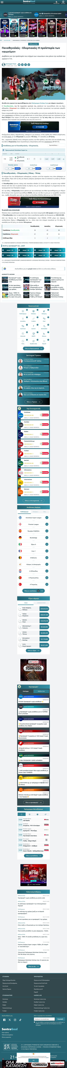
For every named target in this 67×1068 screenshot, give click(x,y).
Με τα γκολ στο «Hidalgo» (32, 374)
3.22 (46, 159)
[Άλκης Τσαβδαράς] (20, 368)
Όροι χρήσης (5, 1032)
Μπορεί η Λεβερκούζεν (31, 368)
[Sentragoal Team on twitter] (25, 64)
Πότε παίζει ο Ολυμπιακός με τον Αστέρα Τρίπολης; (36, 287)
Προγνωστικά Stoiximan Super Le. (16, 150)
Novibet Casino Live (39, 1002)
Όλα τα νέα (32, 966)
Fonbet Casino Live (39, 1011)
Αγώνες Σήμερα (7, 989)
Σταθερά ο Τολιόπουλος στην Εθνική (35, 381)
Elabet (26, 431)
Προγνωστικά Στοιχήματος (10, 983)
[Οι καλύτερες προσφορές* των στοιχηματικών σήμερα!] (26, 280)
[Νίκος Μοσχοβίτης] (20, 381)
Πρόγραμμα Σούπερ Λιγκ (40, 103)
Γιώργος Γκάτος (27, 386)
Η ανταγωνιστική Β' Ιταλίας (32, 361)
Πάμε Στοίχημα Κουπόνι (9, 980)
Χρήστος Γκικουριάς (28, 393)
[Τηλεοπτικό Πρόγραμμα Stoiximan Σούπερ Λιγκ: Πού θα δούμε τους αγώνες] (47, 295)
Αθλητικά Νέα (33, 44)
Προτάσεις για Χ (38, 989)
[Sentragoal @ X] (10, 1020)
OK (33, 1060)
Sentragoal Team (11, 64)
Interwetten (28, 479)
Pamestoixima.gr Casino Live (42, 1008)
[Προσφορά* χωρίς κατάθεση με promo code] (5, 280)
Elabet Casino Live (39, 1005)
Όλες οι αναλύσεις (31, 591)
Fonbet (26, 450)
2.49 (59, 159)
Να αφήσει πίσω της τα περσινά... (34, 388)
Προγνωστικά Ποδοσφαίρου (42, 980)
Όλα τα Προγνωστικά (32, 348)
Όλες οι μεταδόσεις (32, 855)
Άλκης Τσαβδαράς (28, 366)
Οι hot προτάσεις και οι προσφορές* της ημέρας (15, 287)
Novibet (26, 422)
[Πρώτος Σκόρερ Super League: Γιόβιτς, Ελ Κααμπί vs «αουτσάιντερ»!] (26, 295)
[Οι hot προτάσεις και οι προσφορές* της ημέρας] (5, 287)
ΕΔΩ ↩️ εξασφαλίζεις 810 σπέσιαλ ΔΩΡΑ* (50, 13)
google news (32, 269)
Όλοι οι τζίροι (32, 650)
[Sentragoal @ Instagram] (15, 1020)
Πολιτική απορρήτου (7, 1034)
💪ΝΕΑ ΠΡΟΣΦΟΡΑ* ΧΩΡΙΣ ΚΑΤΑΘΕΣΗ (30, 760)
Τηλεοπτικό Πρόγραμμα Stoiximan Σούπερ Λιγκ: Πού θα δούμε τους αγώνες (57, 295)
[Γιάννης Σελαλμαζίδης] (20, 374)
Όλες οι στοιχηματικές (32, 500)
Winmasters (27, 470)
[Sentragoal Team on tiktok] (28, 64)
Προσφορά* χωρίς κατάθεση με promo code (15, 280)
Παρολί (36, 992)
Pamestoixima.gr (29, 441)
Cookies (47, 1057)
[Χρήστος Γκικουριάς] (20, 395)
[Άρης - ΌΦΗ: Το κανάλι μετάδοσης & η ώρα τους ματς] (5, 295)
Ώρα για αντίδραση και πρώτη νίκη (35, 395)
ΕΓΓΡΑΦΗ (39, 127)
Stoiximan (27, 412)
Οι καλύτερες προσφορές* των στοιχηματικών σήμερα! (35, 280)
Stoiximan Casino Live (40, 999)
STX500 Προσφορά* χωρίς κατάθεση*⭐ (31, 701)
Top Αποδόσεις (53, 145)
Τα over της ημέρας (39, 986)
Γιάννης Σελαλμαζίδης (28, 372)
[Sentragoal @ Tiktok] (20, 1020)
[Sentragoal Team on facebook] (19, 64)
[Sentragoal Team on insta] (22, 64)
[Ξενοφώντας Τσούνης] (20, 361)
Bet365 (26, 460)
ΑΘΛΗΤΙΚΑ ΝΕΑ (7, 40)
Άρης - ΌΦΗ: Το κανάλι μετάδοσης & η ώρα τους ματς (15, 295)
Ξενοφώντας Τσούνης (28, 359)
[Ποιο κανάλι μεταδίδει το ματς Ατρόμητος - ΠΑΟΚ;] (47, 287)
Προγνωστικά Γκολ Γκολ (40, 983)
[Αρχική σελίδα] (0, 40)
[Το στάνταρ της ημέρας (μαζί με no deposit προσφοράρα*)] (47, 280)
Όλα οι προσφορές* (32, 802)
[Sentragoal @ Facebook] (4, 1020)
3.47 (53, 159)
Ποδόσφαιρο (21, 909)
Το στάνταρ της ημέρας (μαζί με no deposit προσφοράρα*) (57, 280)
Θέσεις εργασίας (6, 1037)
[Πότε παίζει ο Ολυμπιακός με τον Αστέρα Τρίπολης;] (26, 287)
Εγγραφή (60, 1019)
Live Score (5, 986)
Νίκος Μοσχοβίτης (28, 379)
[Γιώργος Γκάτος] (20, 388)
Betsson (26, 489)
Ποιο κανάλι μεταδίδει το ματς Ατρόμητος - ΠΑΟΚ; (57, 287)
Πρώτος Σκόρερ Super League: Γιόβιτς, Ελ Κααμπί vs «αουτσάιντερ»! (36, 295)
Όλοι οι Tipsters (32, 402)
